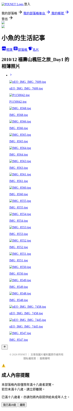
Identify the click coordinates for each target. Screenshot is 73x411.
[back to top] (5, 347)
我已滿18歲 (9, 404)
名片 (36, 49)
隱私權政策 (29, 358)
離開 (22, 404)
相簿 (9, 49)
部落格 (23, 49)
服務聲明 (45, 358)
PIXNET (22, 354)
